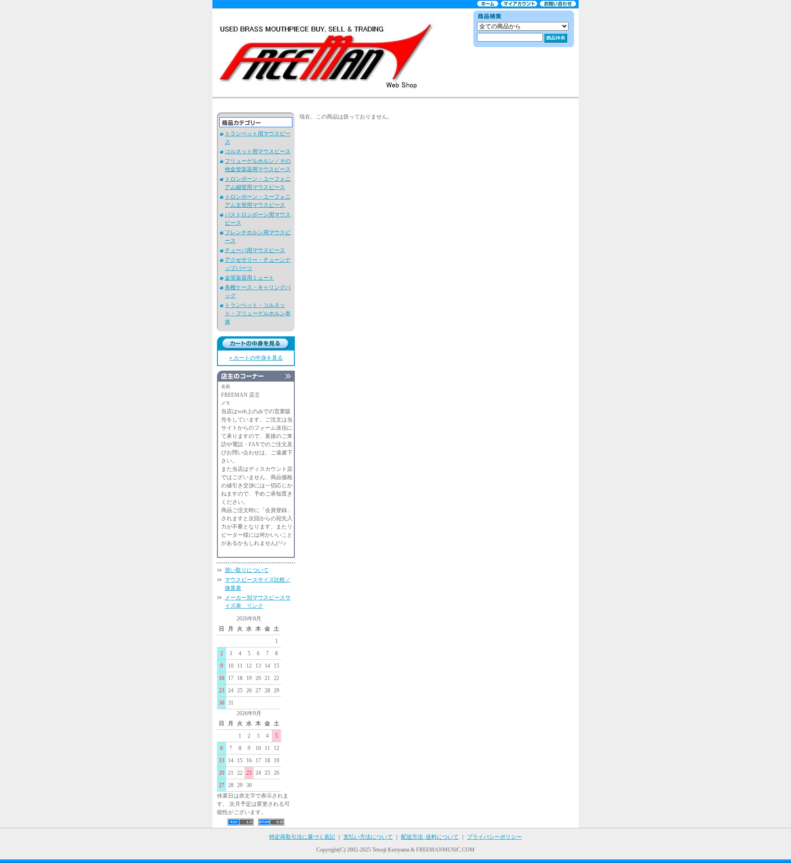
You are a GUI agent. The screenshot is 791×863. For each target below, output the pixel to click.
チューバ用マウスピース (255, 250)
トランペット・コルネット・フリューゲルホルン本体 (258, 313)
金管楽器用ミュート (249, 278)
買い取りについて (247, 570)
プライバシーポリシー (494, 837)
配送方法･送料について (430, 837)
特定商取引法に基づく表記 (302, 837)
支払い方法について (368, 837)
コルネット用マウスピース (258, 151)
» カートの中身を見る (256, 358)
